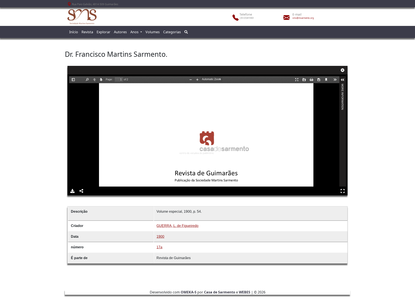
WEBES (244, 292)
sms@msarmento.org (303, 18)
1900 (160, 236)
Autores (120, 32)
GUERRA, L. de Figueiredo (177, 226)
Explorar (103, 32)
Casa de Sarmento (219, 292)
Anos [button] (134, 32)
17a (159, 247)
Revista (87, 32)
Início (73, 32)
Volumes (152, 32)
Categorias (172, 32)
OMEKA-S (188, 292)
